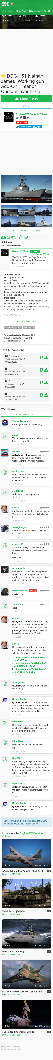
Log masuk (25, 820)
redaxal (16, 451)
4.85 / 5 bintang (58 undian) (11, 245)
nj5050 (15, 507)
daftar (39, 820)
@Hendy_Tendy (20, 786)
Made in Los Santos (10, 1049)
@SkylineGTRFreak (22, 454)
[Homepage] (17, 117)
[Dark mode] (45, 11)
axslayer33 (17, 544)
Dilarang (33, 591)
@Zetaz (16, 685)
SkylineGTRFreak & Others (31, 114)
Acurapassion (19, 568)
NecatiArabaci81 (20, 590)
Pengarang (35, 251)
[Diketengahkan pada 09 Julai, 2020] (3, 76)
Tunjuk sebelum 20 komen (26, 414)
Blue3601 (17, 757)
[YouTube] (20, 117)
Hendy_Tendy (19, 699)
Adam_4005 (18, 682)
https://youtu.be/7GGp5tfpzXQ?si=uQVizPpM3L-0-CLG (29, 670)
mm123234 (17, 490)
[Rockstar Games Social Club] (24, 117)
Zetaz (15, 434)
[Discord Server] (28, 117)
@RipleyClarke (19, 806)
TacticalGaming (20, 421)
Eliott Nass (17, 721)
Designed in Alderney (11, 1046)
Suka (26, 239)
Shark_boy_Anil (20, 527)
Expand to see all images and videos (26, 230)
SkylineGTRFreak (21, 250)
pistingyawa (18, 471)
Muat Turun (28, 98)
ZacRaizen (17, 604)
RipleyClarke (18, 783)
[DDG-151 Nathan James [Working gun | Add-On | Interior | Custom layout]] (26, 189)
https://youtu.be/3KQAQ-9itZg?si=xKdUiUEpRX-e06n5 (29, 664)
